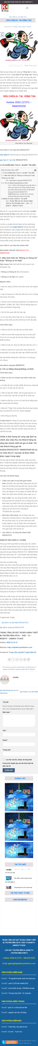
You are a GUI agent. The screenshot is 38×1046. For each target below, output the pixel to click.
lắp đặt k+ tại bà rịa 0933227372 (12, 627)
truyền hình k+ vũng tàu (28, 669)
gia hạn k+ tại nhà (7, 160)
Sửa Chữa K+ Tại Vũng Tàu (17, 17)
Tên (5, 731)
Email (5, 740)
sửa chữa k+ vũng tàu (14, 669)
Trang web (6, 750)
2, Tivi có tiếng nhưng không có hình (15, 183)
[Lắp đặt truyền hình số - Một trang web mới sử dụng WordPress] (12, 8)
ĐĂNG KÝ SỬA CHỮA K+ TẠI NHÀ (15, 199)
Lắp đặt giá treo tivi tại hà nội (23, 882)
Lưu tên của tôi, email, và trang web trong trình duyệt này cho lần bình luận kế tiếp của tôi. (18, 763)
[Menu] (27, 7)
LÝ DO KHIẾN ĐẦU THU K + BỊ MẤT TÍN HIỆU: (19, 173)
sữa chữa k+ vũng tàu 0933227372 (21, 180)
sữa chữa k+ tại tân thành (29, 692)
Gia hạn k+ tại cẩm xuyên (21, 889)
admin (29, 27)
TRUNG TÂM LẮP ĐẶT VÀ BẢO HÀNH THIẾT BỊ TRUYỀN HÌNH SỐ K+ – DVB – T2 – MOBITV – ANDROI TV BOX (19, 203)
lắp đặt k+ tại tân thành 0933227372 (14, 623)
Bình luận (7, 712)
